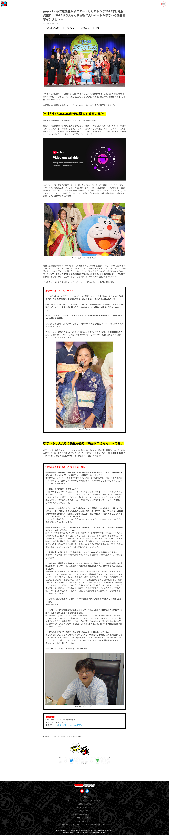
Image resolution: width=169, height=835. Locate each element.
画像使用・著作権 (84, 804)
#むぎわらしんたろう (53, 28)
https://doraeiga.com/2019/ (70, 725)
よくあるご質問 (84, 821)
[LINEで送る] (97, 760)
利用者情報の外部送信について (84, 814)
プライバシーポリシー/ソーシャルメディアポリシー (84, 800)
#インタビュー (70, 28)
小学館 (84, 797)
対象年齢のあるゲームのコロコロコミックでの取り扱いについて (84, 825)
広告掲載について (84, 811)
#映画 (97, 28)
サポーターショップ (84, 818)
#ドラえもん (85, 28)
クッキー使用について (84, 807)
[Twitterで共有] (71, 760)
